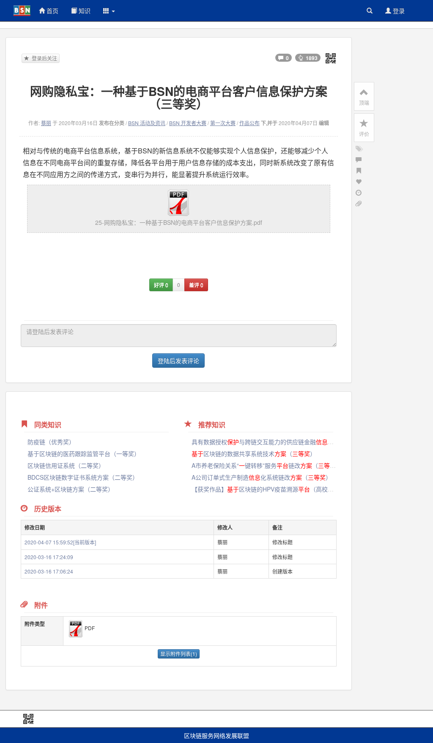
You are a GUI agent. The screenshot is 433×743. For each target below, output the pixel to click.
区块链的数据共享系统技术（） (254, 453)
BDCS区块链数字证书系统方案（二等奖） (82, 477)
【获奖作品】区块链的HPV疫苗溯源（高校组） (274, 489)
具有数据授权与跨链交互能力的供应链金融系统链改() (288, 441)
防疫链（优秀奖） (51, 441)
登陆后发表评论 (178, 360)
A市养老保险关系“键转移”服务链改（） (267, 465)
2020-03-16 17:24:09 (49, 556)
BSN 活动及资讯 (146, 122)
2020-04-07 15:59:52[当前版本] (60, 542)
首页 (51, 10)
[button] (109, 10)
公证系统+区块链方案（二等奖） (70, 489)
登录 (398, 10)
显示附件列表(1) (178, 653)
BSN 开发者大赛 (187, 122)
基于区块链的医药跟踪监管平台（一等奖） (83, 453)
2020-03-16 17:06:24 (49, 571)
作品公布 (249, 122)
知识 (83, 10)
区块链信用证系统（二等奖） (65, 465)
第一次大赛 (223, 122)
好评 (161, 284)
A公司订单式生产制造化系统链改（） (262, 477)
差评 (196, 284)
